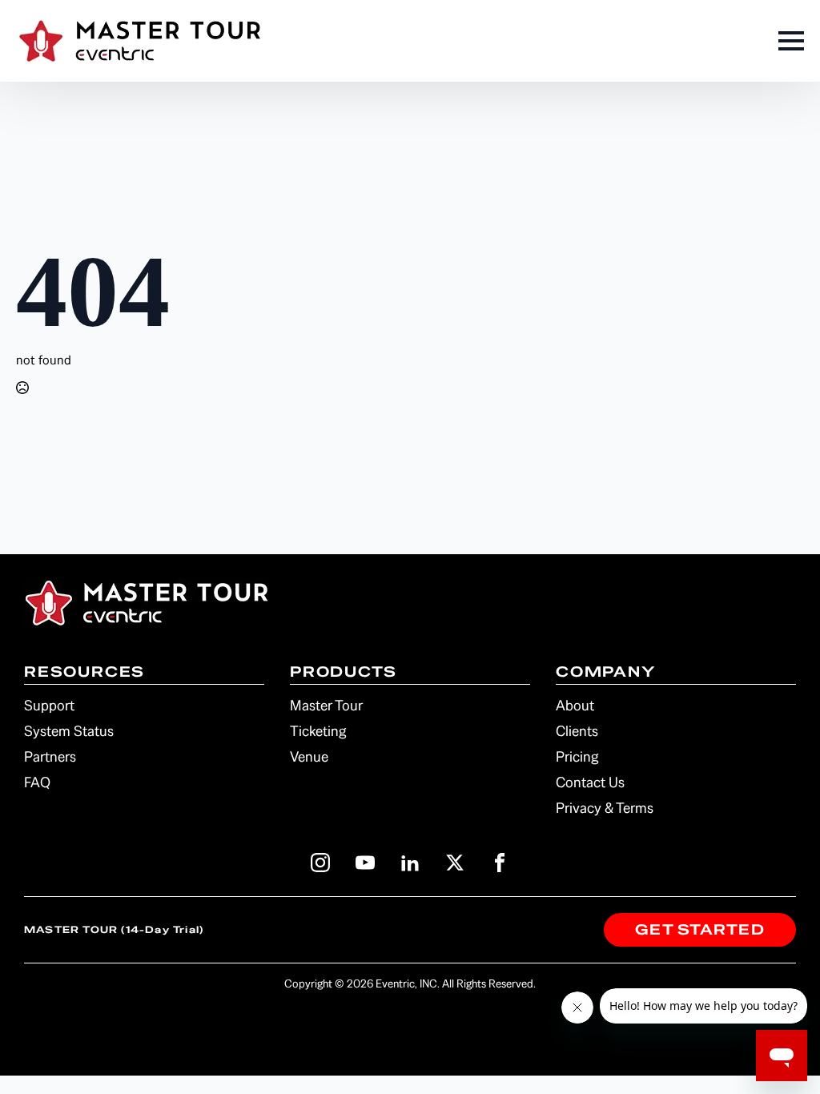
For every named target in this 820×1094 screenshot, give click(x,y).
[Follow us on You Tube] (365, 862)
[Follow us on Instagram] (320, 862)
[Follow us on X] (454, 862)
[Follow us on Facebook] (499, 862)
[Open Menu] (791, 41)
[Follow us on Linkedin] (410, 862)
